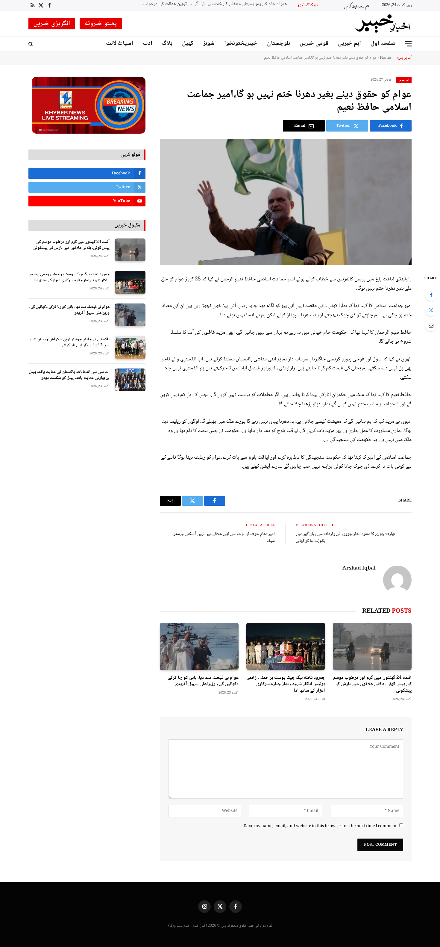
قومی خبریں (314, 43)
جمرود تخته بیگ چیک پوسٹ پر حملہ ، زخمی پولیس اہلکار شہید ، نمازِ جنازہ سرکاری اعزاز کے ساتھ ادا (285, 684)
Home (385, 58)
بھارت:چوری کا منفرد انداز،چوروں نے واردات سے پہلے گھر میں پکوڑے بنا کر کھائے (345, 537)
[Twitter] (431, 310)
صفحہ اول (383, 43)
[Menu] (408, 44)
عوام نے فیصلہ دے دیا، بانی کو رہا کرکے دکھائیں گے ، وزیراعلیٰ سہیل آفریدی (203, 681)
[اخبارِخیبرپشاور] (382, 24)
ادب (147, 43)
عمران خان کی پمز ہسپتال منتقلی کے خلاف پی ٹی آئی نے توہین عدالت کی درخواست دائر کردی (212, 4)
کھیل (187, 43)
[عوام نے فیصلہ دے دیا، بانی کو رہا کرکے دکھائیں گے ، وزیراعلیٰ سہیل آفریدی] (199, 646)
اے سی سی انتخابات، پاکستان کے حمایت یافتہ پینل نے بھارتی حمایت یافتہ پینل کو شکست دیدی (69, 375)
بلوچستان (278, 43)
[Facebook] (431, 295)
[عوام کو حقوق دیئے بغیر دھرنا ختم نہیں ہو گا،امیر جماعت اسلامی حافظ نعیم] (286, 202)
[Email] (431, 325)
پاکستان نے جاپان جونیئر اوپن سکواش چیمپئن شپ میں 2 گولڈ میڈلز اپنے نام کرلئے (70, 342)
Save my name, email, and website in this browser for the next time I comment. (320, 826)
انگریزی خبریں (52, 23)
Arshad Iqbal (359, 569)
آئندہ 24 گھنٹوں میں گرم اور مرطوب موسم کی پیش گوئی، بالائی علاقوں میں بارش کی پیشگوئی (372, 684)
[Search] (31, 44)
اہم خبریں (349, 43)
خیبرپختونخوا (240, 43)
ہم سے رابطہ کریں (356, 5)
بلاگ (167, 43)
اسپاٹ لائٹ (119, 43)
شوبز (209, 43)
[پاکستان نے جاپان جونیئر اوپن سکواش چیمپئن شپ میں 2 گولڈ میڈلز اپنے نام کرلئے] (130, 347)
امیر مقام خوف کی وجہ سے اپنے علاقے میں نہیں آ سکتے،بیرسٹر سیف (224, 537)
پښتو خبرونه (101, 23)
